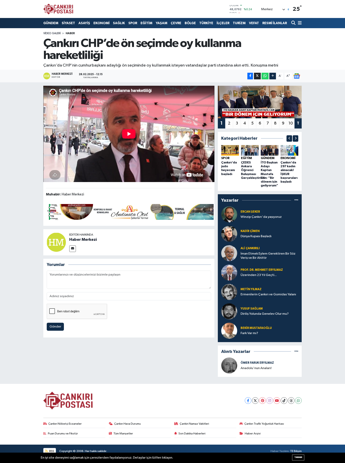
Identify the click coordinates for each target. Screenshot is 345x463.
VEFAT (254, 23)
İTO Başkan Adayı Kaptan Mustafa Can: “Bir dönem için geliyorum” (269, 174)
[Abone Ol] (296, 76)
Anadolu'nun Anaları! (256, 368)
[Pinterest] (262, 400)
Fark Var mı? (249, 333)
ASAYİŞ (84, 23)
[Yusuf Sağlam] (229, 311)
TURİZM (239, 23)
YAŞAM (161, 23)
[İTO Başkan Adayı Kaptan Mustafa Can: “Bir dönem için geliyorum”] (270, 150)
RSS (51, 451)
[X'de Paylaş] (257, 76)
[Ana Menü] (299, 23)
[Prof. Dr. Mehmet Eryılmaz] (229, 272)
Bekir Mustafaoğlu (256, 328)
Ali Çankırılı (250, 248)
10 (290, 123)
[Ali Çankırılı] (229, 253)
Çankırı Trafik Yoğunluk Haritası (264, 423)
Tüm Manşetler (123, 433)
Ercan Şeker (250, 211)
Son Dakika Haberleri (191, 433)
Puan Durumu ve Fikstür (63, 433)
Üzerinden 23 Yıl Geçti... (259, 275)
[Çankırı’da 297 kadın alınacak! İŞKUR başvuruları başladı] (289, 150)
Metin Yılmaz (251, 289)
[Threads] (291, 400)
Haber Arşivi (253, 433)
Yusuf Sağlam (252, 308)
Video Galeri (52, 33)
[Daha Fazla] (272, 76)
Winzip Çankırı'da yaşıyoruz (261, 217)
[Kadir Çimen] (229, 233)
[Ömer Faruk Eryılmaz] (229, 365)
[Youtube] (277, 400)
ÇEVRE (176, 23)
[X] (255, 400)
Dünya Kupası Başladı (256, 236)
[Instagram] (269, 400)
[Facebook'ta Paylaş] (250, 76)
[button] (289, 138)
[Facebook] (248, 400)
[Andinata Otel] (130, 212)
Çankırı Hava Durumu (127, 423)
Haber (70, 33)
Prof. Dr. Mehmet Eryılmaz (262, 269)
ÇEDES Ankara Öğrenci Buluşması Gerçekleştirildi (253, 170)
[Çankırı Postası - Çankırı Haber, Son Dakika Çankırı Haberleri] (58, 9)
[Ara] (293, 23)
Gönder (55, 326)
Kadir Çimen (250, 231)
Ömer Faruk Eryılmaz (257, 362)
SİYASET (68, 23)
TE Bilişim (296, 451)
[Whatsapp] (298, 400)
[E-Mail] (72, 248)
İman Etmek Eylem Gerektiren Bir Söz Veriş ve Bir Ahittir (268, 256)
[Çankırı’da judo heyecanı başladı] (230, 150)
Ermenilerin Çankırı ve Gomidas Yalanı (268, 294)
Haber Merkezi (83, 240)
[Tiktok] (284, 400)
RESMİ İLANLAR (274, 23)
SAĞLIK (119, 23)
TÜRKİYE (206, 23)
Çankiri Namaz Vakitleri (194, 423)
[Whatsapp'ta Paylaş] (265, 76)
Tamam (298, 457)
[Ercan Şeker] (229, 214)
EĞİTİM (146, 23)
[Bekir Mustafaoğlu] (229, 330)
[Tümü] (296, 200)
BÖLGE (190, 23)
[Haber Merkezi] (56, 242)
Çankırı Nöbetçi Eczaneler (65, 423)
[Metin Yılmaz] (229, 292)
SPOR (132, 23)
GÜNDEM (50, 23)
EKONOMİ (101, 23)
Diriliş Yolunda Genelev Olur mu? (265, 314)
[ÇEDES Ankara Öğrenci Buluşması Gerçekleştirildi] (250, 150)
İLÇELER (223, 23)
